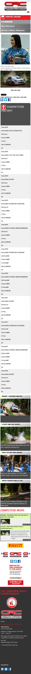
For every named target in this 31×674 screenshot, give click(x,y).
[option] (15, 555)
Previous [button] (2, 554)
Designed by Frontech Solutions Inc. (11, 624)
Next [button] (29, 554)
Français (28, 1)
